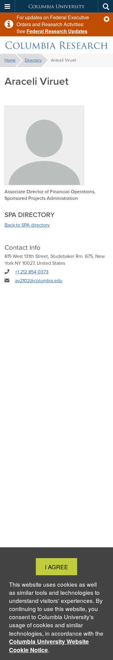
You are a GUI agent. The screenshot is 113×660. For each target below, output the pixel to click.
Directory (33, 60)
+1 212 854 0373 (32, 271)
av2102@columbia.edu (38, 280)
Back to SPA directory (27, 225)
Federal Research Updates (57, 31)
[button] (106, 19)
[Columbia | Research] (56, 45)
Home (10, 60)
